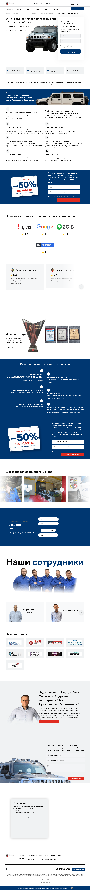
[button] (81, 286)
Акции (46, 9)
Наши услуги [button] (29, 9)
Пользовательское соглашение (48, 859)
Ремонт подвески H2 (31, 13)
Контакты (55, 9)
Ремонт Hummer (16, 13)
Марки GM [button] (19, 9)
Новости (38, 9)
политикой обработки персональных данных (70, 47)
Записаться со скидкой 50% (68, 200)
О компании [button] (9, 9)
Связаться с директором (49, 721)
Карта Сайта (31, 859)
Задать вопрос (76, 778)
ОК (72, 888)
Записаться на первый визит (72, 454)
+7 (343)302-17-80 (76, 4)
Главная (8, 13)
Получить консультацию (70, 51)
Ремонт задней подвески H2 (47, 13)
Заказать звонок (77, 8)
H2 (23, 13)
